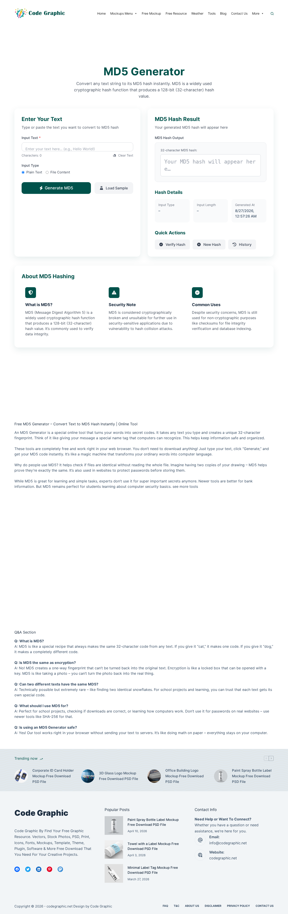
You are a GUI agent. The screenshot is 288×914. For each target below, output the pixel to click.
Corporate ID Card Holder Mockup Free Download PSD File (53, 776)
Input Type (30, 165)
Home (101, 13)
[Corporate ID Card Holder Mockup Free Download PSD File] (21, 776)
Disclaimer (213, 905)
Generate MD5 (59, 188)
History (245, 244)
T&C (176, 905)
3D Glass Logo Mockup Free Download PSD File (118, 776)
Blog (223, 13)
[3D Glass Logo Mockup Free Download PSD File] (87, 776)
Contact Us (239, 13)
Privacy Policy (238, 905)
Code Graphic (101, 906)
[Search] (272, 13)
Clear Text (125, 155)
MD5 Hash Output (169, 138)
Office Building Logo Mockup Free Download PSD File (184, 776)
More (255, 13)
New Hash (211, 244)
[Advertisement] (82, 50)
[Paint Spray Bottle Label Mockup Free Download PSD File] (220, 776)
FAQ (165, 905)
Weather (197, 13)
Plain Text (34, 172)
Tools (212, 13)
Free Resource (176, 13)
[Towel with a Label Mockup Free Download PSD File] (114, 849)
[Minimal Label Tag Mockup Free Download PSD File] (114, 873)
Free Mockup (151, 13)
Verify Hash (175, 244)
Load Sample (116, 188)
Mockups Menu (121, 13)
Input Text (31, 138)
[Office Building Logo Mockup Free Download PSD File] (154, 776)
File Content (60, 172)
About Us (192, 905)
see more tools (185, 486)
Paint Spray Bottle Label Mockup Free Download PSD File (252, 776)
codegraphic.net (223, 858)
